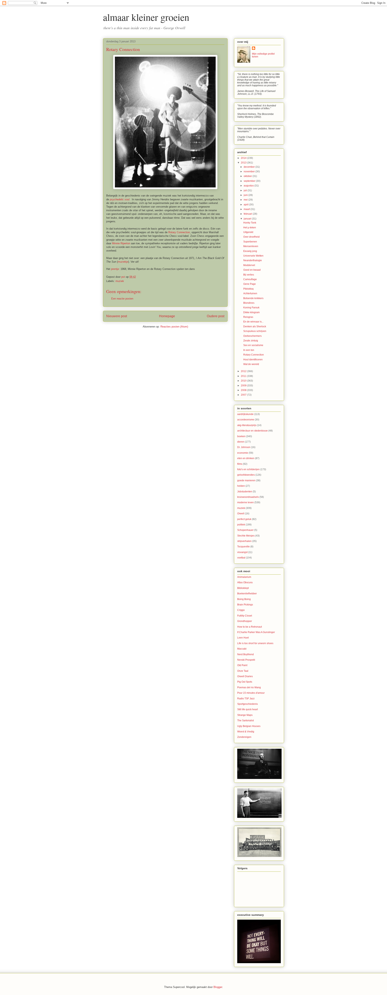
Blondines (248, 303)
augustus (249, 185)
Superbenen (250, 241)
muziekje (123, 261)
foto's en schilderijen (248, 469)
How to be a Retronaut (249, 626)
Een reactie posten (122, 298)
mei (246, 199)
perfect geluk (244, 519)
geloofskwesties (246, 474)
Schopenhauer (245, 530)
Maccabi (242, 648)
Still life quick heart (247, 709)
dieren (240, 441)
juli (246, 190)
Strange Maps (245, 715)
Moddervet (249, 265)
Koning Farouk (251, 307)
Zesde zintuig (250, 340)
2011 (244, 376)
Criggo (241, 610)
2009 (244, 385)
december (249, 166)
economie (242, 452)
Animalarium (244, 577)
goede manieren (246, 480)
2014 (244, 158)
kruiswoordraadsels (248, 497)
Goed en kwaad (252, 269)
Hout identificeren (253, 359)
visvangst (242, 552)
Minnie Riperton (121, 243)
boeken (241, 436)
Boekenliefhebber (247, 593)
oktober (248, 176)
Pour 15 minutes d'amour (251, 692)
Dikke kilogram (251, 312)
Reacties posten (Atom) (174, 326)
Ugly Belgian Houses (248, 726)
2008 (244, 390)
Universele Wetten (253, 255)
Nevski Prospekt (246, 659)
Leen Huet (243, 637)
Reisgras (248, 317)
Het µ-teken (249, 227)
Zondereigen (244, 737)
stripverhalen (244, 541)
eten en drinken (245, 458)
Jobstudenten (244, 491)
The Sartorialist (245, 720)
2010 (244, 380)
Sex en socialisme (253, 345)
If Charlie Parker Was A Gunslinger (256, 632)
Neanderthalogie (252, 260)
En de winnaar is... (253, 321)
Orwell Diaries (245, 676)
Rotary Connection (179, 232)
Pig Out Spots (244, 681)
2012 (244, 371)
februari (248, 213)
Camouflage (250, 279)
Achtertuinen (250, 293)
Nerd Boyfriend (245, 654)
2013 (244, 162)
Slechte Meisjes (246, 535)
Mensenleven (250, 246)
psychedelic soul (119, 199)
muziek (119, 281)
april (246, 204)
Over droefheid (251, 236)
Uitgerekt (248, 232)
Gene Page (249, 284)
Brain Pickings (245, 604)
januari (248, 218)
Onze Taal (242, 671)
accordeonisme (245, 419)
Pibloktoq (248, 288)
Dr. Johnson (243, 447)
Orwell (240, 513)
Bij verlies (248, 274)
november (249, 171)
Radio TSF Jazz (246, 698)
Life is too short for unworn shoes (255, 643)
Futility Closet (244, 615)
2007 (244, 394)
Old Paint (242, 665)
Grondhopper (244, 621)
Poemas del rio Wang (249, 687)
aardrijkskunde (245, 414)
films (239, 464)
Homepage (167, 316)
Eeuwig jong (250, 251)
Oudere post (215, 316)
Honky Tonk (249, 222)
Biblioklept (243, 588)
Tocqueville (243, 546)
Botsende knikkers (253, 298)
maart (247, 209)
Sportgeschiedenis (247, 704)
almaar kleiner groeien (146, 16)
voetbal (241, 557)
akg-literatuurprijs (246, 425)
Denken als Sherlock (254, 326)
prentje (115, 268)
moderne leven (245, 502)
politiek (241, 524)
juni (246, 195)
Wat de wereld (251, 364)
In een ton (248, 350)
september (250, 181)
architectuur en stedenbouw (252, 430)
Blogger (217, 987)
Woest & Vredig (245, 731)
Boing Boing (244, 599)
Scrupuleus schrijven (254, 331)
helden (241, 486)
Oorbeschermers (252, 336)
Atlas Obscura (245, 582)
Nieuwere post (116, 316)
